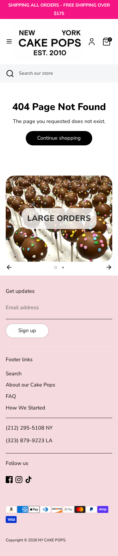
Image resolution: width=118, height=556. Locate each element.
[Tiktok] (28, 479)
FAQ (11, 396)
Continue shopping (59, 137)
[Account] (91, 39)
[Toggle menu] (7, 41)
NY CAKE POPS (51, 540)
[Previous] (9, 267)
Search (13, 373)
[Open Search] (9, 73)
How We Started (25, 407)
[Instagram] (18, 479)
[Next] (108, 267)
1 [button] (55, 267)
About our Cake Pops (30, 384)
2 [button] (63, 267)
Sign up (27, 330)
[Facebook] (9, 479)
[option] (59, 219)
